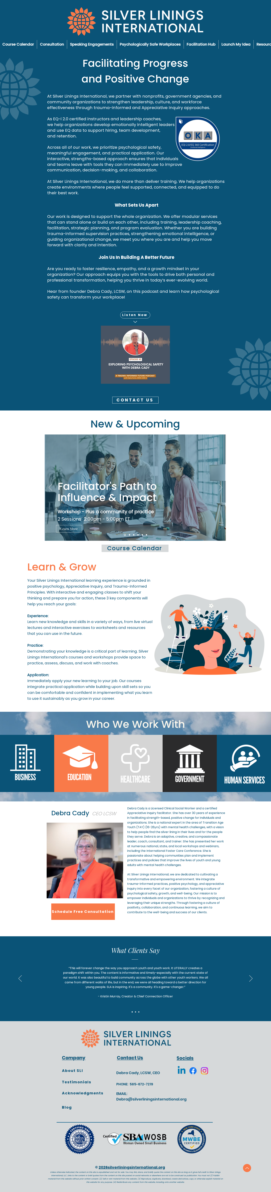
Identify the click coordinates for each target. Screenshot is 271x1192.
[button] (164, 544)
